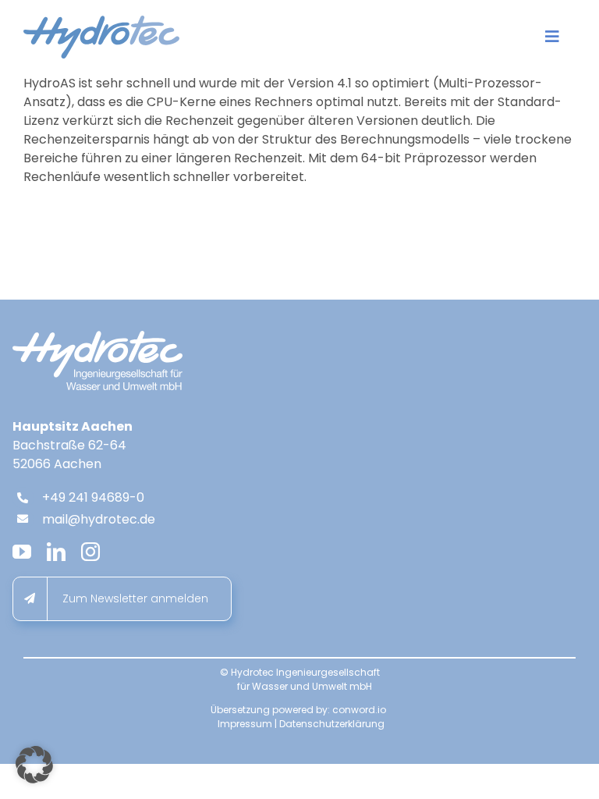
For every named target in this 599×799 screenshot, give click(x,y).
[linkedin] (56, 551)
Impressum (245, 723)
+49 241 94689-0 (93, 497)
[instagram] (90, 551)
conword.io (359, 709)
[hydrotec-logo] (101, 21)
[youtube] (21, 551)
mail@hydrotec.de (98, 519)
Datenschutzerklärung (332, 723)
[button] (34, 764)
